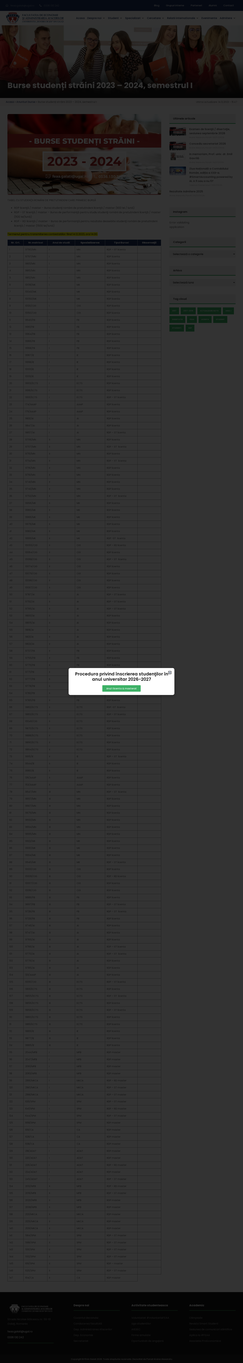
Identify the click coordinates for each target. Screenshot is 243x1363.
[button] (170, 672)
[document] (121, 681)
